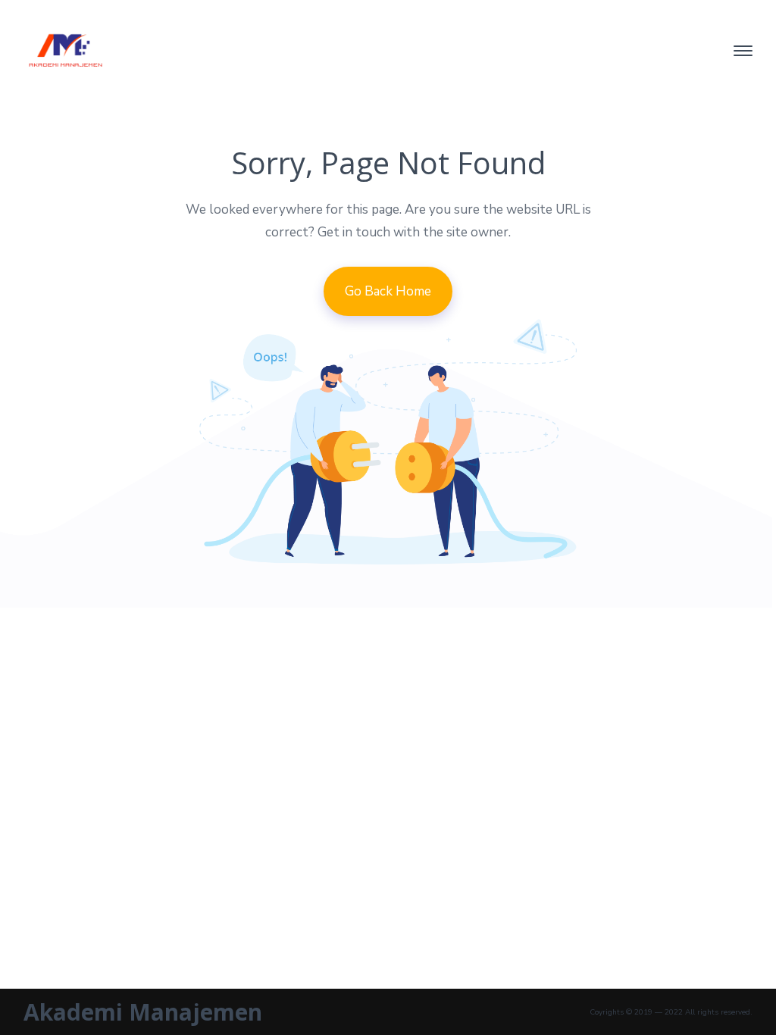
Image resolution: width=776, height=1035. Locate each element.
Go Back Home (388, 291)
